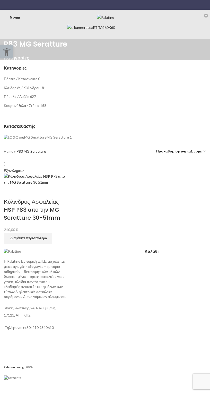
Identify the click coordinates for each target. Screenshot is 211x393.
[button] (6, 51)
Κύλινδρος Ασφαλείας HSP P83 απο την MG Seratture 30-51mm (32, 210)
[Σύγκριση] (10, 191)
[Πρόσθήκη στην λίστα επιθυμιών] (23, 191)
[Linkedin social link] (109, 5)
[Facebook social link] (95, 5)
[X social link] (102, 5)
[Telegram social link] (115, 5)
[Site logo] (105, 17)
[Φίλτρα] (6, 386)
